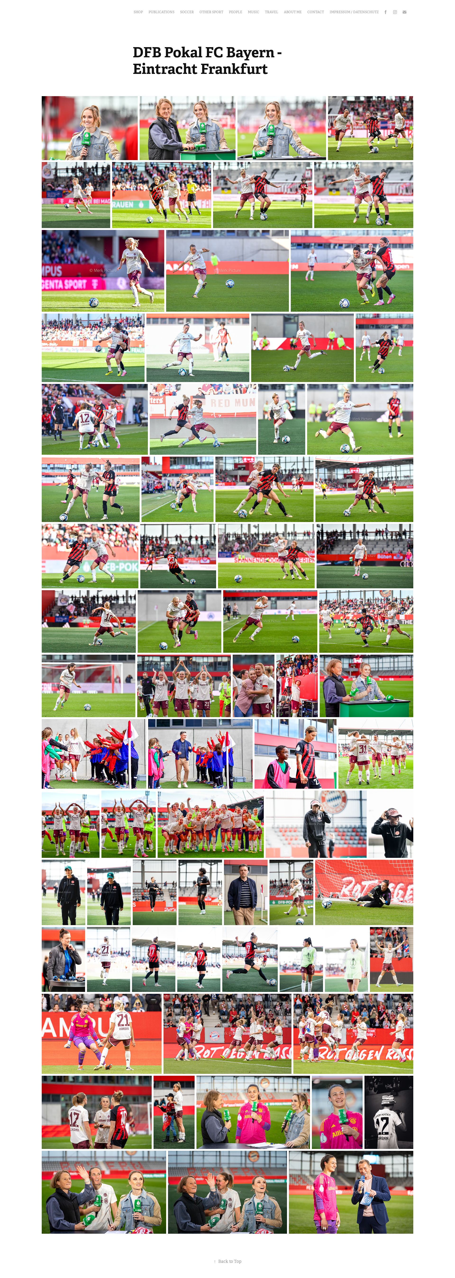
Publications (161, 12)
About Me (293, 12)
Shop (138, 12)
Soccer (187, 12)
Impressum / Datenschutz (354, 12)
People (235, 12)
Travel (271, 12)
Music (253, 12)
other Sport (211, 12)
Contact (315, 12)
